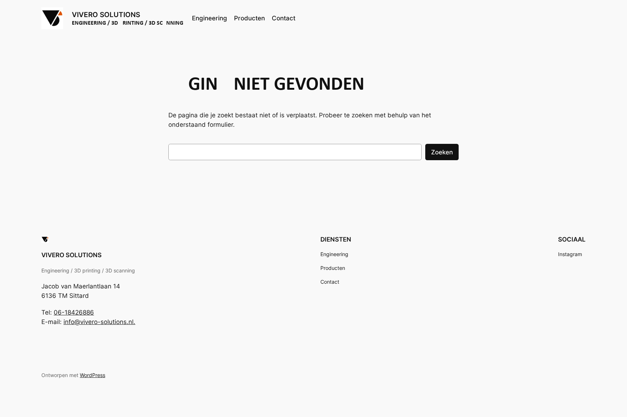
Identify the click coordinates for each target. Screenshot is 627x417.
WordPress (92, 375)
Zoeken (442, 152)
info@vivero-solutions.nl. (99, 321)
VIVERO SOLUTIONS (106, 14)
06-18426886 (74, 312)
